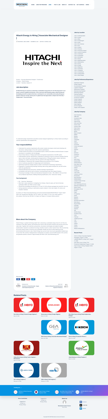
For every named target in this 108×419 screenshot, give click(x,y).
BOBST (75, 134)
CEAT (75, 141)
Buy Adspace (80, 4)
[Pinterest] (28, 279)
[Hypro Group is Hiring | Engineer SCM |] (36, 392)
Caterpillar (76, 139)
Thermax (76, 217)
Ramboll (76, 197)
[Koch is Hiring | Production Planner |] (81, 327)
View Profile (64, 407)
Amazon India (77, 126)
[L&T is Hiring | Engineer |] (26, 370)
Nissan (75, 190)
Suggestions (23, 401)
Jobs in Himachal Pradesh (80, 50)
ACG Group (77, 119)
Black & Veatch (77, 133)
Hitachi (76, 167)
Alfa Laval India (77, 123)
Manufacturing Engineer (79, 91)
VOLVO (75, 226)
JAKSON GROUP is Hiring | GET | (82, 239)
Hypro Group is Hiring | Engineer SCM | (83, 245)
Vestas (75, 225)
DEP (75, 151)
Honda (75, 169)
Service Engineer (78, 105)
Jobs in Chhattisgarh (79, 40)
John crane (76, 172)
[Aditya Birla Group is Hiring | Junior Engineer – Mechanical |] (26, 348)
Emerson (76, 152)
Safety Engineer (78, 102)
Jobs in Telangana (78, 70)
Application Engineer (79, 82)
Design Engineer (78, 84)
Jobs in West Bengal (79, 75)
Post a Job (57, 4)
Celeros (76, 143)
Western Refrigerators (79, 228)
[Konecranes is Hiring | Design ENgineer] (54, 305)
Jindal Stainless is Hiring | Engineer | (77, 357)
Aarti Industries (77, 115)
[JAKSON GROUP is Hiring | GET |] (77, 392)
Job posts (42, 41)
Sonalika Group (77, 213)
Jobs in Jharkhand (78, 53)
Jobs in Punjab (77, 65)
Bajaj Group (77, 129)
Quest (75, 195)
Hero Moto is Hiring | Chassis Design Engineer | (25, 314)
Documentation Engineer (80, 86)
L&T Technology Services (80, 184)
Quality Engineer (78, 100)
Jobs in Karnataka (78, 57)
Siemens (76, 208)
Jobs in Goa (77, 45)
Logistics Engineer (78, 87)
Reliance (76, 198)
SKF (75, 210)
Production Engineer (79, 97)
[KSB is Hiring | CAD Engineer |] (54, 370)
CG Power (76, 144)
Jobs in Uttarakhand (79, 72)
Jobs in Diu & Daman (79, 44)
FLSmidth (76, 156)
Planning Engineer (78, 94)
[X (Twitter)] (23, 279)
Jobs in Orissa (77, 63)
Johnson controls (78, 174)
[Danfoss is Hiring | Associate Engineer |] (15, 392)
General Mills (77, 161)
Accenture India (78, 118)
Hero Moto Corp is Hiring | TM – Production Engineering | (66, 392)
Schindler (76, 205)
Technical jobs (47, 41)
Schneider (76, 207)
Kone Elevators (77, 177)
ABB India (76, 116)
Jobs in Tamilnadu (78, 68)
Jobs (49, 4)
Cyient (75, 147)
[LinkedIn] (33, 279)
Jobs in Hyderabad (78, 55)
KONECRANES (77, 179)
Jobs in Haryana (78, 48)
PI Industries (77, 194)
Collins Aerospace (78, 146)
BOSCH (76, 138)
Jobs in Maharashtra (79, 62)
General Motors (78, 162)
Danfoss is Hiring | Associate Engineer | (25, 392)
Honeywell (76, 170)
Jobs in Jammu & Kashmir (80, 52)
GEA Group (77, 159)
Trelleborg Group (78, 218)
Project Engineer (78, 99)
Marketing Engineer (78, 92)
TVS (75, 220)
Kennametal (77, 175)
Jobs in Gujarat (77, 47)
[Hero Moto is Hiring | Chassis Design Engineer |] (26, 305)
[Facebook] (18, 279)
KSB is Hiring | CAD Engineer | (48, 379)
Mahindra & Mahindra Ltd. (80, 185)
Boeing (75, 136)
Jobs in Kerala (77, 58)
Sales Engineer (77, 104)
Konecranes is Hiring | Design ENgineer (50, 314)
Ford (75, 157)
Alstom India (77, 124)
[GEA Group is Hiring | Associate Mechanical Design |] (54, 327)
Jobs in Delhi (77, 42)
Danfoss (76, 149)
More (87, 4)
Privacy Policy (22, 404)
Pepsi (75, 192)
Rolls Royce (77, 202)
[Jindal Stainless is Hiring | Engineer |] (81, 348)
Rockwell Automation (79, 200)
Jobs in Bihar (77, 39)
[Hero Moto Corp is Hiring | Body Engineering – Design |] (81, 305)
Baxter (75, 131)
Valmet (75, 223)
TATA (75, 215)
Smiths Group (77, 212)
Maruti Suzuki (77, 187)
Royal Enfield (77, 203)
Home (32, 4)
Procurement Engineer (79, 96)
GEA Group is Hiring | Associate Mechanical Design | (54, 336)
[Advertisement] (54, 18)
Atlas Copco (77, 128)
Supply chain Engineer (79, 107)
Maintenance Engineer (79, 89)
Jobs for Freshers (41, 4)
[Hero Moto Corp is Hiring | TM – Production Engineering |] (57, 392)
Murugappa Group (78, 189)
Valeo (75, 221)
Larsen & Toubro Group (79, 180)
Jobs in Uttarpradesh (79, 73)
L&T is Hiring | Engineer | (20, 379)
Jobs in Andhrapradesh (79, 35)
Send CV (64, 4)
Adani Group (77, 121)
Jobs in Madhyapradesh (80, 60)
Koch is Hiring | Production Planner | (77, 336)
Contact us (71, 4)
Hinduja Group (77, 166)
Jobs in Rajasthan (78, 67)
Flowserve (76, 154)
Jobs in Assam (77, 37)
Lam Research (77, 182)
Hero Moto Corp (78, 164)
